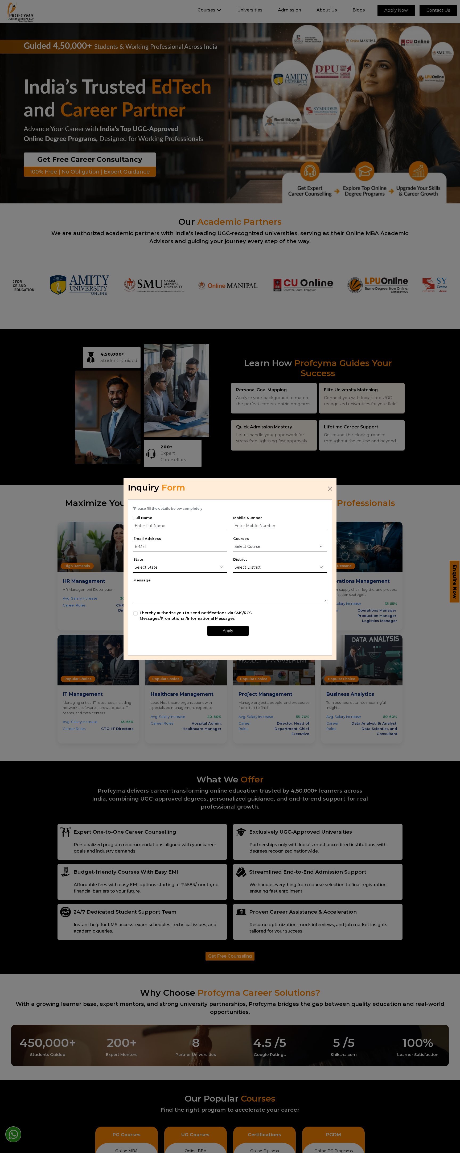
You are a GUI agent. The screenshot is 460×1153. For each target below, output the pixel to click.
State (138, 559)
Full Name (142, 518)
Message (142, 580)
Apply (228, 630)
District (240, 559)
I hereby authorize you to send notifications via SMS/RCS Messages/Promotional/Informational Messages (196, 615)
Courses (241, 538)
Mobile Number (247, 518)
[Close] (330, 488)
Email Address (147, 538)
